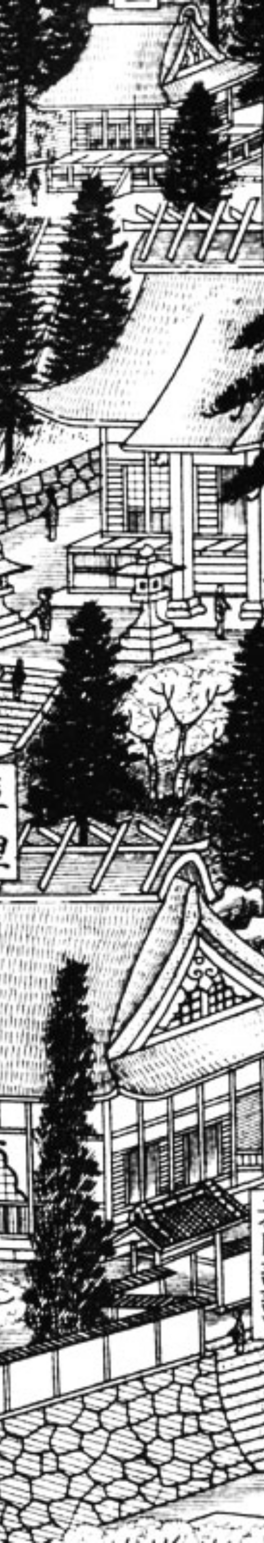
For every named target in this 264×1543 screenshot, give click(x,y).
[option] (132, 771)
